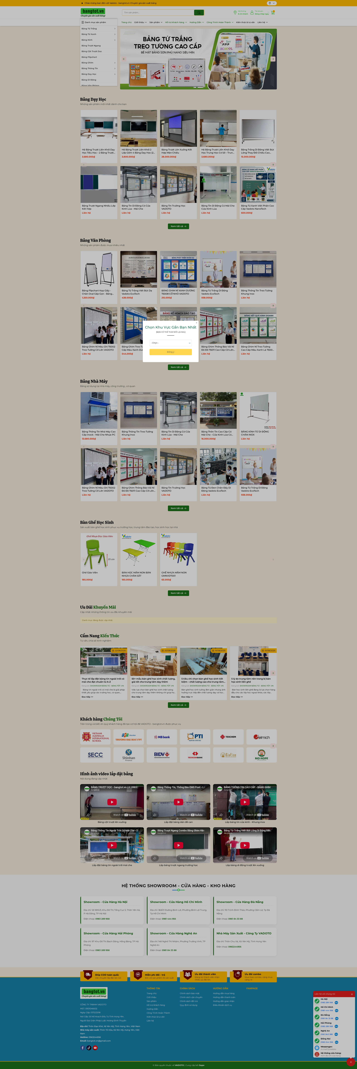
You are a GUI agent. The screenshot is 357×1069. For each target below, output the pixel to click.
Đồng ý (170, 352)
